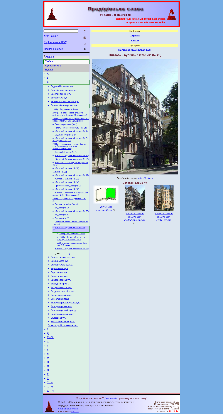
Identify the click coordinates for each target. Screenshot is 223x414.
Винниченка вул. (59, 276)
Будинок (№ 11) (59, 172)
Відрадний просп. (60, 283)
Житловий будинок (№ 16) (67, 189)
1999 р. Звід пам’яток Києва (65, 109)
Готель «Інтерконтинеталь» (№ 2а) (71, 128)
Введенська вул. (59, 97)
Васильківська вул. (61, 94)
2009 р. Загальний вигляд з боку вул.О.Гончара (164, 216)
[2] (69, 253)
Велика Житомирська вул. (64, 105)
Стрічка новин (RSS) (55, 42)
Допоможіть (111, 398)
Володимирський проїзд (63, 310)
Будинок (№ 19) (62, 208)
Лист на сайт (51, 36)
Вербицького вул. (60, 261)
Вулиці (49, 69)
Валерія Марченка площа (64, 90)
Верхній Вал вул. (59, 268)
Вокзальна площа (60, 299)
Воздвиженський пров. (62, 291)
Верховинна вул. (59, 272)
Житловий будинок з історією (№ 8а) (72, 155)
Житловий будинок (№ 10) (67, 168)
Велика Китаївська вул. (63, 257)
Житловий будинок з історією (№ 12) (72, 175)
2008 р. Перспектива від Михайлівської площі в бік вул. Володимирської (70, 119)
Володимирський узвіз (62, 314)
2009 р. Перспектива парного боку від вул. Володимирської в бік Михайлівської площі (69, 146)
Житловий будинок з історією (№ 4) (71, 131)
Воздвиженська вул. (61, 287)
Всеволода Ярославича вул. (63, 325)
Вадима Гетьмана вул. (62, 86)
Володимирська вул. (61, 306)
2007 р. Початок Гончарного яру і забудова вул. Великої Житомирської (69, 114)
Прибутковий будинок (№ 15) (68, 186)
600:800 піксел (145, 177)
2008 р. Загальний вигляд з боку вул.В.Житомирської (71, 238)
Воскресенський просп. (63, 321)
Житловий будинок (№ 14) (67, 182)
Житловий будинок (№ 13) (67, 179)
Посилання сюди (53, 49)
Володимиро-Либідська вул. (65, 302)
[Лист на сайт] (84, 38)
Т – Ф (50, 382)
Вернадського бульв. (62, 265)
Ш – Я (50, 390)
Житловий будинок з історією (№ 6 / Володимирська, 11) (70, 139)
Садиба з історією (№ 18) (66, 204)
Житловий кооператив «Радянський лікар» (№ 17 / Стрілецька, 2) (70, 194)
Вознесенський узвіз (61, 295)
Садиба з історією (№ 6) (66, 135)
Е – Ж (50, 337)
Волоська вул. (58, 318)
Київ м (49, 61)
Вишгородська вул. (61, 280)
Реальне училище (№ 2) (66, 124)
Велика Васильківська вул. (65, 101)
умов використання (68, 408)
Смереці (75, 411)
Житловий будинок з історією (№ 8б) (72, 159)
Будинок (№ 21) (62, 215)
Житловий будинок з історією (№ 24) (72, 249)
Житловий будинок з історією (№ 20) (72, 211)
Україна (49, 57)
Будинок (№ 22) (62, 218)
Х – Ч (50, 386)
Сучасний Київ (53, 65)
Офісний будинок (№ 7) (65, 152)
